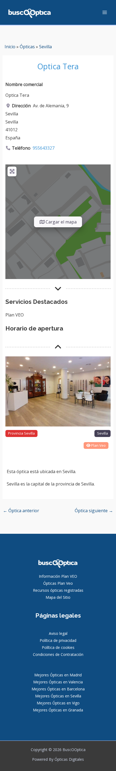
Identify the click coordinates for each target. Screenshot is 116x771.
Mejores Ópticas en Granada (58, 710)
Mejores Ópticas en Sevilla (58, 695)
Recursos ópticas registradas (58, 590)
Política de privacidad (58, 640)
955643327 (43, 148)
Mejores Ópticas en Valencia (58, 681)
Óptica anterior (21, 511)
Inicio (10, 47)
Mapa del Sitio (58, 597)
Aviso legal (58, 633)
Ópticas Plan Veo (58, 583)
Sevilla (45, 47)
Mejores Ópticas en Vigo (58, 702)
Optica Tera (58, 66)
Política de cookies (58, 647)
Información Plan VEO (58, 576)
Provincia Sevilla (21, 433)
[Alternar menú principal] (105, 12)
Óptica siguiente (94, 511)
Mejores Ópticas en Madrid (58, 674)
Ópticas (27, 47)
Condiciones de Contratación (58, 654)
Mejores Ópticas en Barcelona (58, 688)
